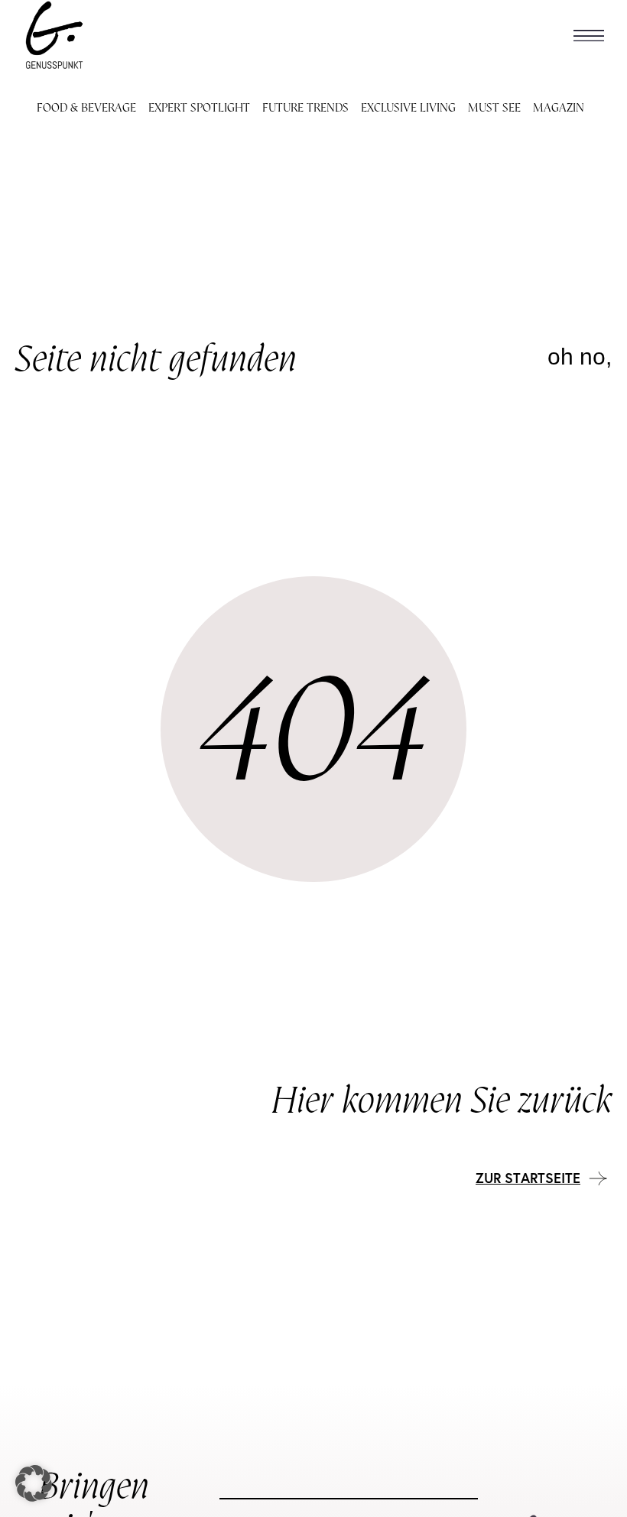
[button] (588, 35)
